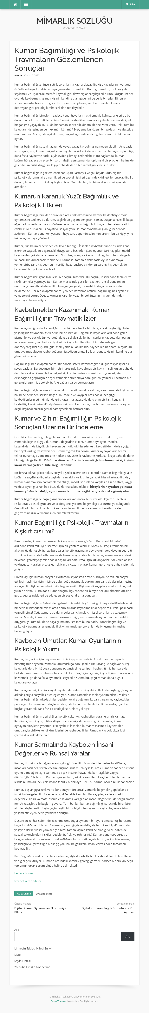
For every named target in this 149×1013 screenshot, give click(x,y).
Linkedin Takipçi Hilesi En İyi (33, 948)
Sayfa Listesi (22, 961)
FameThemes (58, 1001)
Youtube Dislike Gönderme (32, 967)
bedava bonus (23, 873)
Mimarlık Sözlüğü (75, 20)
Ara (16, 929)
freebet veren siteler (27, 881)
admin (18, 75)
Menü (25, 4)
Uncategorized (44, 893)
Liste (17, 954)
